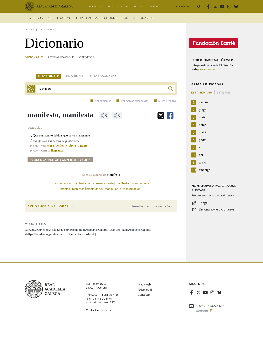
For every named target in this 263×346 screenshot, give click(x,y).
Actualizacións (61, 57)
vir (201, 147)
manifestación (61, 183)
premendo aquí (206, 69)
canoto (203, 102)
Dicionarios (143, 17)
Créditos (86, 57)
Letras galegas (87, 17)
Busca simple (48, 76)
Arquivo (131, 6)
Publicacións (149, 6)
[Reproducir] (104, 115)
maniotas (78, 188)
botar (202, 125)
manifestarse (140, 183)
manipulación (132, 188)
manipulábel (94, 188)
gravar (203, 162)
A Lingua (36, 17)
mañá (202, 132)
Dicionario (34, 57)
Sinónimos (74, 76)
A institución (59, 17)
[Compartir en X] (160, 115)
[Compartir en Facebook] (170, 115)
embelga (204, 170)
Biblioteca (94, 6)
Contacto (183, 6)
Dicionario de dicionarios (217, 209)
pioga (202, 110)
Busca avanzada (103, 76)
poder (203, 140)
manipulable (113, 188)
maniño (65, 188)
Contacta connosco (98, 310)
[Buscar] (199, 6)
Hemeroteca (113, 6)
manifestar (123, 183)
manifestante (105, 183)
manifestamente (83, 183)
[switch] (72, 206)
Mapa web (144, 284)
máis (202, 117)
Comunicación (116, 17)
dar (201, 155)
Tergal (203, 203)
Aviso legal (145, 289)
